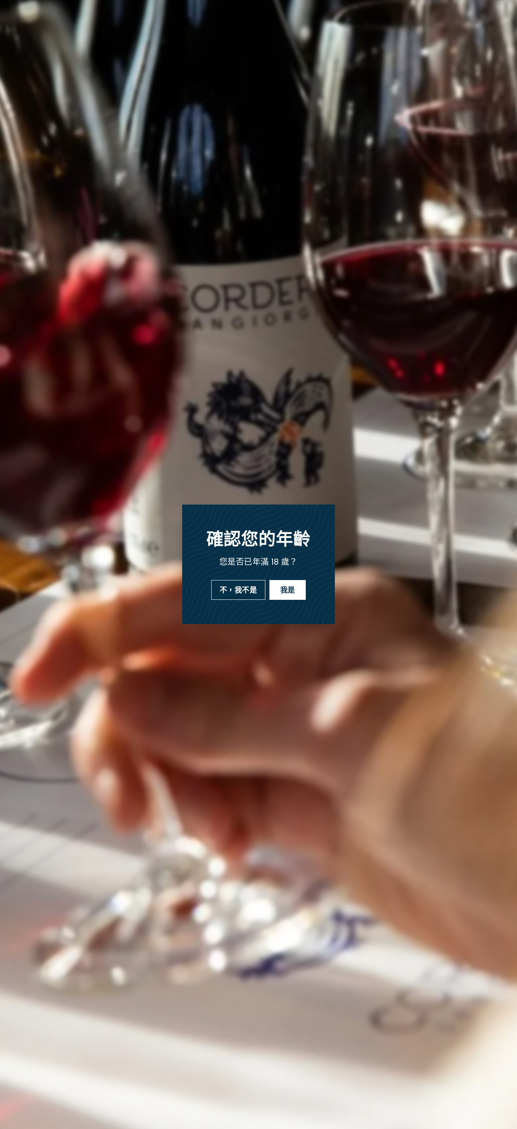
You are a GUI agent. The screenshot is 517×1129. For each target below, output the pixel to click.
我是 (287, 590)
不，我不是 (238, 590)
